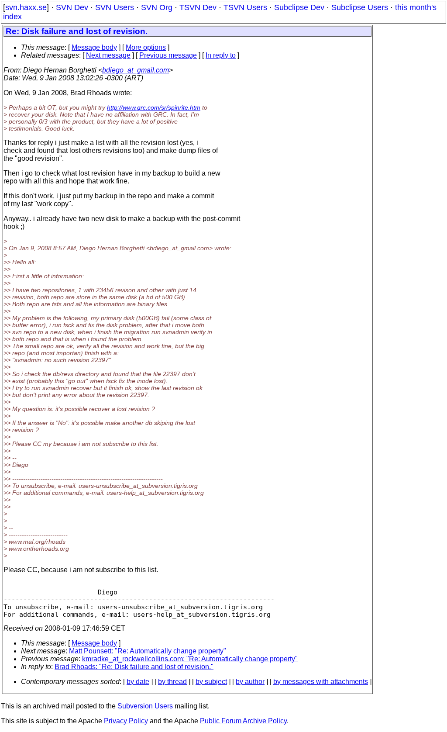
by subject (211, 681)
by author (250, 681)
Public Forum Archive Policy (243, 721)
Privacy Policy (126, 721)
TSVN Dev (198, 7)
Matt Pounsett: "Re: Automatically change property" (147, 651)
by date (138, 681)
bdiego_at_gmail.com (135, 70)
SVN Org (156, 7)
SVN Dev (72, 7)
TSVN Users (245, 7)
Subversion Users (145, 706)
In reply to (221, 55)
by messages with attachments (320, 681)
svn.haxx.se (26, 7)
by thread (172, 681)
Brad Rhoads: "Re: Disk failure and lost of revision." (134, 666)
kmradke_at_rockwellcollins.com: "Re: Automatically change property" (190, 659)
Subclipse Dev (299, 7)
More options (146, 47)
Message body (94, 47)
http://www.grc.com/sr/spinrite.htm (153, 107)
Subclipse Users (359, 7)
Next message (108, 55)
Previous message (168, 55)
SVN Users (114, 7)
